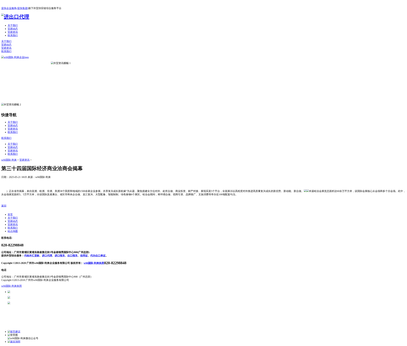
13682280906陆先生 (35, 303)
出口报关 (72, 255)
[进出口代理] (15, 17)
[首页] (15, 57)
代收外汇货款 (31, 255)
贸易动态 (13, 28)
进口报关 (60, 255)
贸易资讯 (13, 32)
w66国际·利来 (9, 160)
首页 (10, 214)
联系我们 (13, 35)
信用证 (84, 255)
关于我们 (13, 25)
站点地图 (13, 231)
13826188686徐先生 (35, 291)
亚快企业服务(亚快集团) (14, 8)
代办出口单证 (98, 255)
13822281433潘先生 (35, 297)
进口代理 (47, 255)
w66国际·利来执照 (94, 263)
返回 (3, 205)
